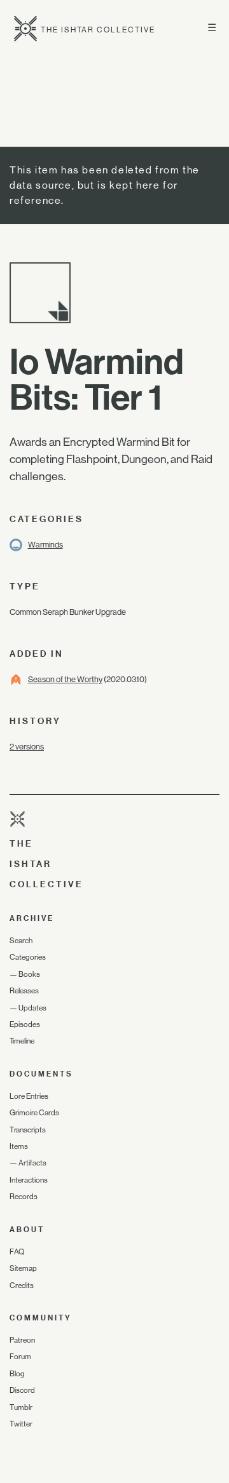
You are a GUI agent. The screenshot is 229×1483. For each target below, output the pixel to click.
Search (21, 940)
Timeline (22, 1041)
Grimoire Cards (34, 1112)
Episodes (25, 1024)
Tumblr (21, 1407)
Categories (28, 957)
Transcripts (28, 1129)
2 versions (27, 746)
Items (19, 1146)
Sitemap (23, 1268)
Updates (32, 1007)
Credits (22, 1285)
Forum (20, 1356)
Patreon (22, 1340)
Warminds (45, 544)
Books (29, 974)
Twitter (21, 1423)
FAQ (17, 1251)
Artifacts (32, 1162)
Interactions (29, 1180)
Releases (24, 990)
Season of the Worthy (65, 679)
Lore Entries (29, 1096)
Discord (22, 1390)
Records (24, 1196)
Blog (17, 1373)
